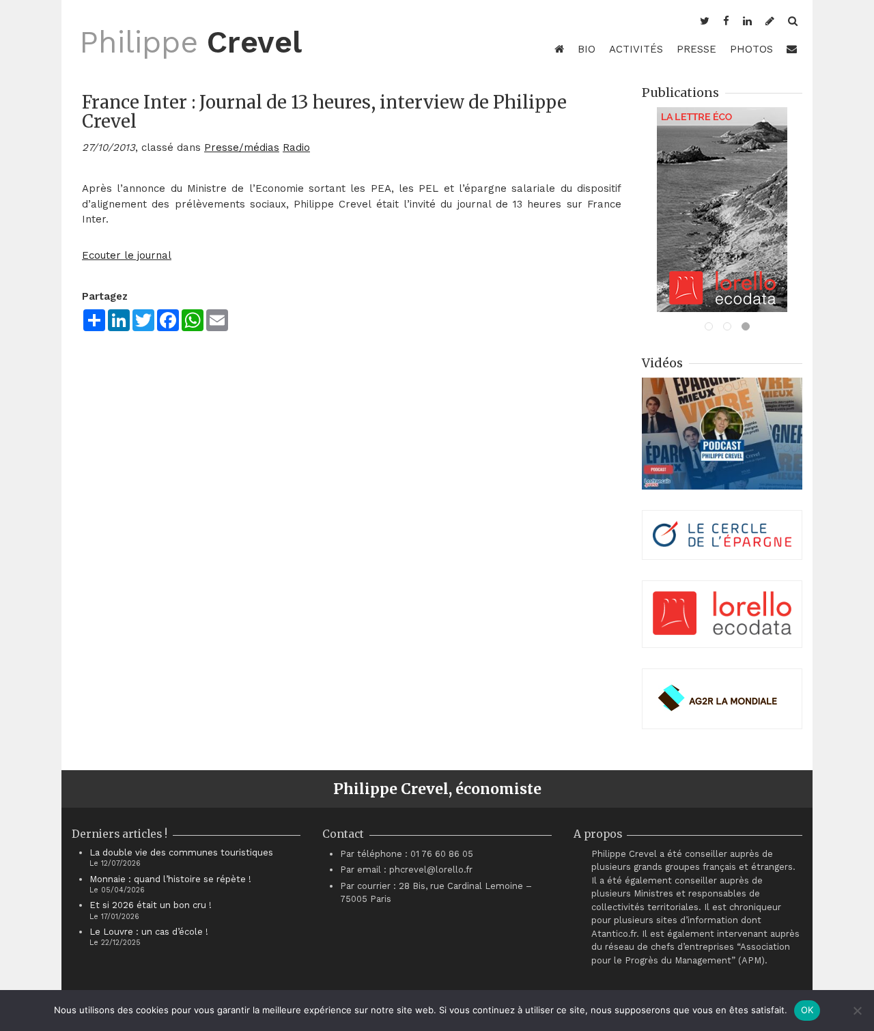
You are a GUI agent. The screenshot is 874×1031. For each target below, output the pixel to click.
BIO (586, 49)
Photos (751, 49)
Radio (296, 147)
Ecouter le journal (126, 255)
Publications (680, 92)
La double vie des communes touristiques (181, 852)
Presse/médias (241, 147)
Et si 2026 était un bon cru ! (150, 905)
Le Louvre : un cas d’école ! (148, 932)
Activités (636, 49)
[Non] (857, 1010)
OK (807, 1009)
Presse (696, 49)
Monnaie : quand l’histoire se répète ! (170, 879)
